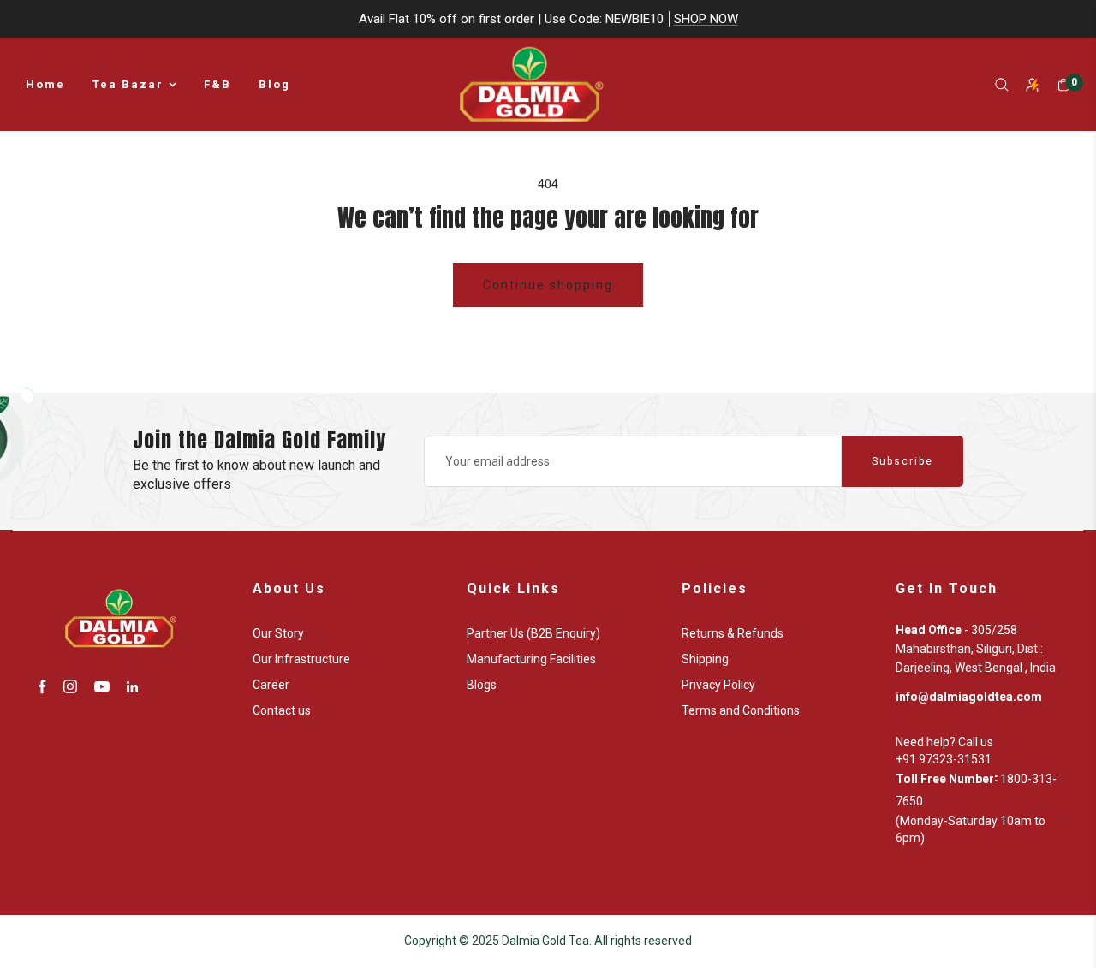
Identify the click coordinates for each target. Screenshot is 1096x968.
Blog (274, 84)
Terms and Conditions (741, 710)
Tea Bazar (128, 84)
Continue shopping (548, 285)
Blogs (482, 685)
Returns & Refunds (732, 633)
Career (271, 685)
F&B (217, 84)
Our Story (278, 633)
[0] (1063, 85)
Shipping (705, 659)
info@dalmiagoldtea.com (969, 697)
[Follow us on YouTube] (102, 687)
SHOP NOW (706, 19)
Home (45, 84)
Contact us (282, 710)
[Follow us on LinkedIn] (132, 687)
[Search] (1002, 85)
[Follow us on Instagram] (70, 687)
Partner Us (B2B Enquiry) (533, 633)
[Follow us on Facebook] (42, 687)
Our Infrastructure (301, 659)
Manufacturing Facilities (531, 659)
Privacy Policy (718, 685)
